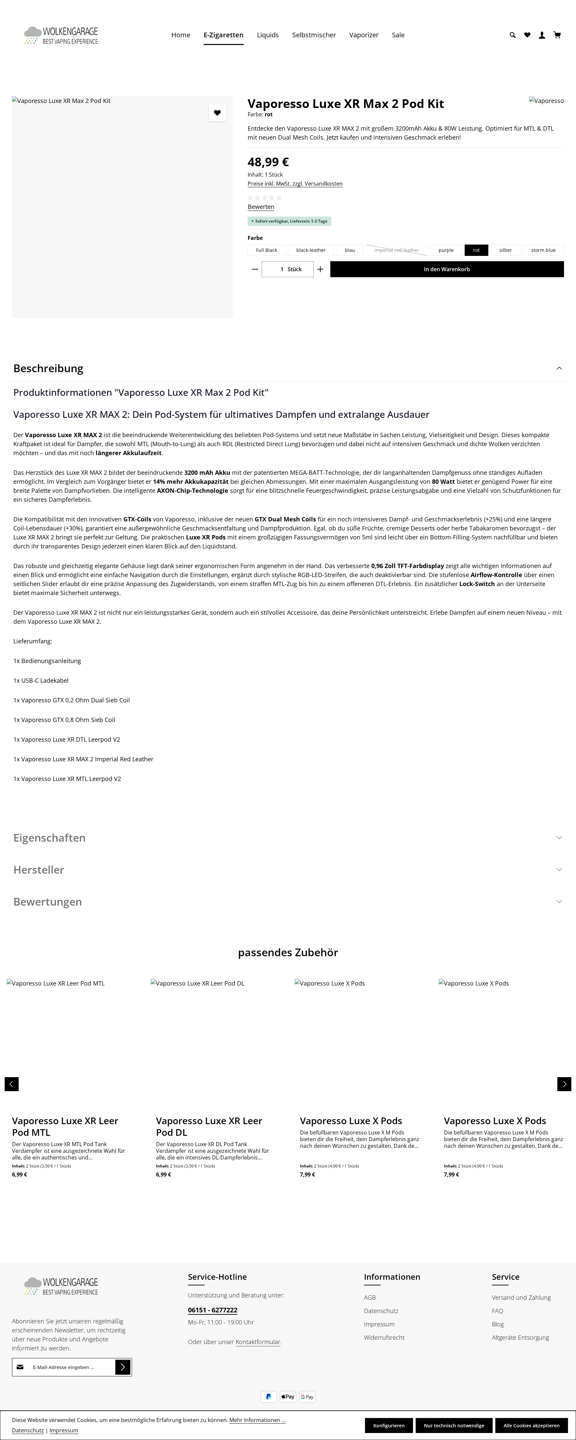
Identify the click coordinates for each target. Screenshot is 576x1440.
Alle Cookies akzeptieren (532, 1425)
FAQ (497, 1311)
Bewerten (261, 207)
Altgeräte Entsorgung (520, 1337)
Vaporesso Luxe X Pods (351, 1120)
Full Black (266, 250)
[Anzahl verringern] (255, 269)
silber (505, 250)
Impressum (379, 1324)
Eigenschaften (49, 837)
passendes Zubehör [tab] (288, 952)
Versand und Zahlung (521, 1297)
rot (476, 250)
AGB (370, 1297)
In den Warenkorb (447, 269)
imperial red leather (401, 251)
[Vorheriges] (12, 1084)
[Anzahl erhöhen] (320, 269)
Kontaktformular (258, 1342)
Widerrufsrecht (384, 1337)
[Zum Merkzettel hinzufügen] (217, 112)
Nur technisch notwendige (454, 1425)
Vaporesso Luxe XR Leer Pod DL (209, 1126)
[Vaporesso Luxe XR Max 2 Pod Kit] (123, 207)
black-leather (311, 250)
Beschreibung (48, 368)
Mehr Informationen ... (257, 1420)
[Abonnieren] (122, 1367)
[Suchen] (512, 35)
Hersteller (38, 869)
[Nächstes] (564, 1084)
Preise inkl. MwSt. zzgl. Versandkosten (295, 183)
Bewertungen (47, 901)
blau (350, 250)
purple (446, 250)
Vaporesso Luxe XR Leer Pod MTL (65, 1126)
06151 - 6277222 (212, 1309)
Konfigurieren (389, 1425)
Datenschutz (381, 1311)
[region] (123, 207)
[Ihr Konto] (542, 35)
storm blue (543, 250)
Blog (498, 1324)
